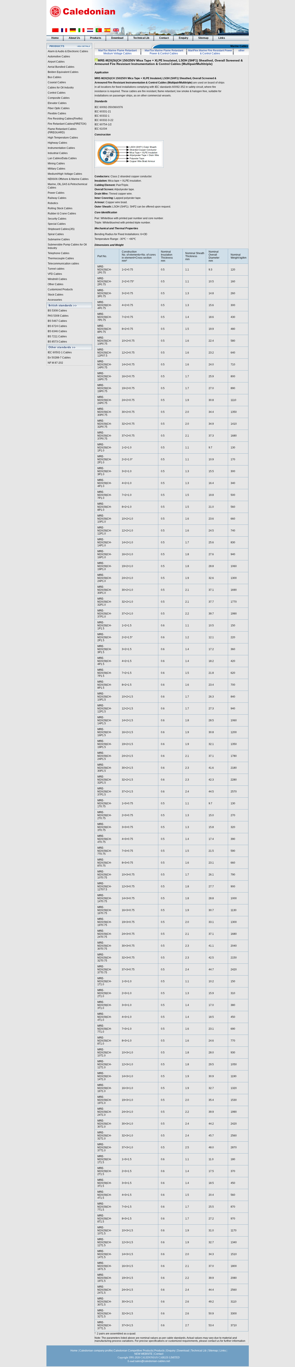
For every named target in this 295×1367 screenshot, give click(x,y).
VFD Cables (55, 273)
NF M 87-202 (55, 362)
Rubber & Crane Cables (62, 213)
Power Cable (55, 192)
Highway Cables (57, 142)
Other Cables (55, 284)
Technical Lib (141, 37)
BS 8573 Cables (57, 341)
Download (117, 37)
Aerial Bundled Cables (61, 66)
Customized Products (60, 289)
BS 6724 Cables (57, 326)
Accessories (55, 299)
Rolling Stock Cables (60, 208)
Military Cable (56, 168)
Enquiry (183, 37)
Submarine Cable (58, 239)
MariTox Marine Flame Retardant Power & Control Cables (164, 52)
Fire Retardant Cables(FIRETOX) (67, 123)
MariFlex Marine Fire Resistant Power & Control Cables (210, 52)
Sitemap (203, 37)
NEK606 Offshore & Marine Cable (67, 179)
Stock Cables (55, 294)
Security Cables (57, 218)
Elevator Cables (57, 103)
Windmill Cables (57, 279)
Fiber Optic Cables (59, 108)
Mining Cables (56, 163)
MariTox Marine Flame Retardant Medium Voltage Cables (117, 52)
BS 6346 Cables (57, 331)
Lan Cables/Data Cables (62, 158)
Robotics (53, 203)
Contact (164, 37)
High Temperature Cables (63, 137)
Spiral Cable (55, 234)
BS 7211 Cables (57, 336)
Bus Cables (54, 77)
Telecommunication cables (63, 263)
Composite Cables (59, 97)
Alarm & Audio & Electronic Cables (68, 51)
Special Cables (57, 223)
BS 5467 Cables (57, 320)
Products (95, 37)
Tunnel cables (56, 268)
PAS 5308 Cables (58, 315)
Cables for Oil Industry (61, 87)
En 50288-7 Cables (59, 357)
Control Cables (56, 92)
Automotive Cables (59, 56)
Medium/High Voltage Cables (65, 173)
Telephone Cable (58, 253)
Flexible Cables (57, 113)
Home (55, 37)
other (241, 50)
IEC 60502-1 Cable (59, 352)
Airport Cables (56, 61)
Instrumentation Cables (61, 147)
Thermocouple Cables (61, 258)
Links (221, 37)
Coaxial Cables (57, 82)
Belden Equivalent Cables (63, 72)
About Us (74, 37)
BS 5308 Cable (57, 310)
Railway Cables (57, 198)
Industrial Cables (58, 153)
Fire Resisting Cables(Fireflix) (65, 118)
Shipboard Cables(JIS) (61, 229)
